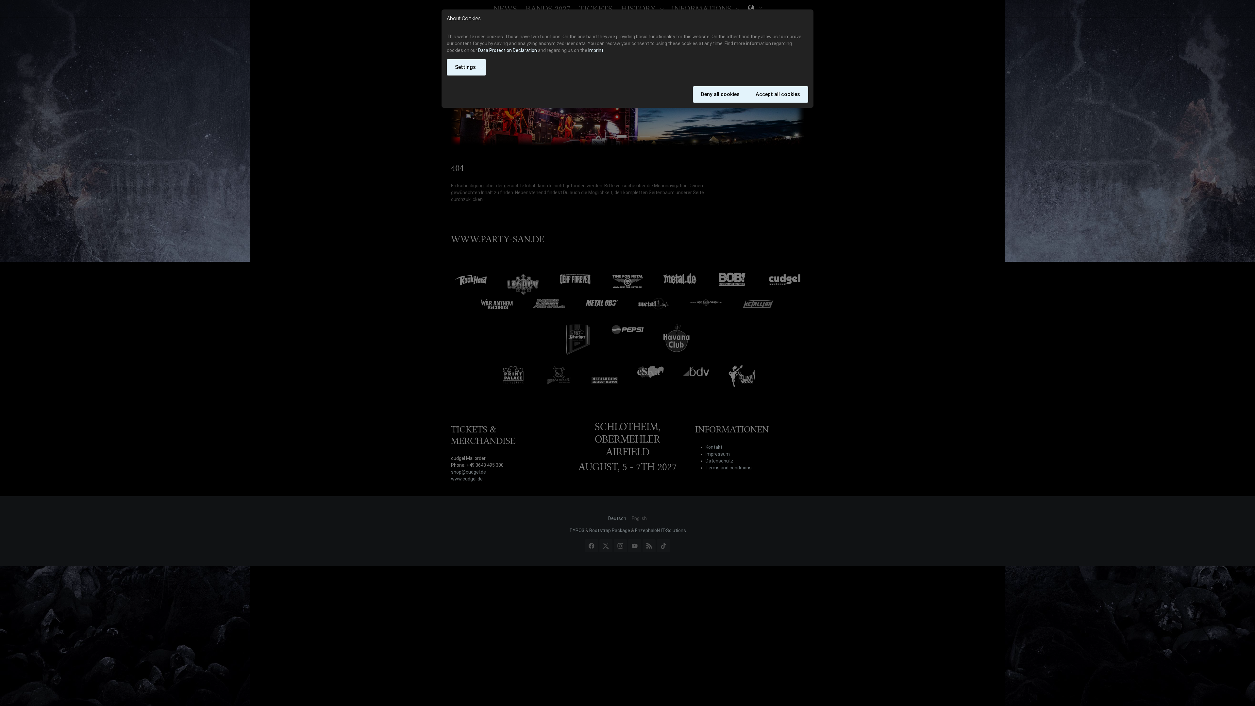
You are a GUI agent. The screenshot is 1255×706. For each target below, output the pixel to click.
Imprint (595, 50)
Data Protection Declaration (507, 50)
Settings (465, 67)
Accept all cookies (778, 94)
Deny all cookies (720, 94)
